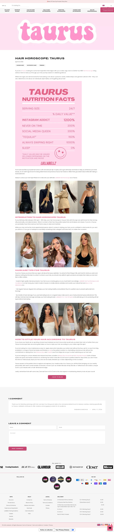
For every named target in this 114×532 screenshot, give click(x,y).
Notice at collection (46, 530)
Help (29, 497)
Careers (11, 513)
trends (42, 65)
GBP (4, 5)
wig (50, 350)
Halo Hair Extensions (46, 10)
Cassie (49, 352)
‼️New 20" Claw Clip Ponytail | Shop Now (57, 1)
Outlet (109, 10)
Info (11, 497)
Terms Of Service (47, 500)
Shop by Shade (17, 10)
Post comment (17, 448)
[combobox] (20, 5)
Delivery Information (29, 505)
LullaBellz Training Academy (11, 511)
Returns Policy (29, 502)
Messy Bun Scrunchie (65, 355)
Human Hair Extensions (77, 10)
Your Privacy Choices (62, 530)
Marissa (38, 352)
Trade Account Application (11, 508)
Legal (48, 497)
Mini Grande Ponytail (80, 355)
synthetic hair (31, 65)
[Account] (108, 5)
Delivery (60, 497)
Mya (43, 352)
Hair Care (103, 10)
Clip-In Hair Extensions (31, 10)
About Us (11, 500)
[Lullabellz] (57, 5)
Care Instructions (29, 511)
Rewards (11, 519)
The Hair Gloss (11, 502)
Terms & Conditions (48, 502)
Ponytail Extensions (61, 10)
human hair (20, 65)
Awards (11, 516)
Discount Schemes (11, 505)
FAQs (29, 513)
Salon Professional (92, 10)
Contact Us (29, 500)
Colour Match (7, 10)
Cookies (48, 505)
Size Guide (29, 508)
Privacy (47, 508)
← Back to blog (57, 377)
